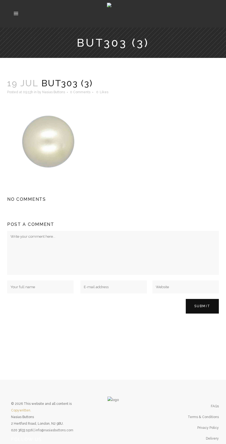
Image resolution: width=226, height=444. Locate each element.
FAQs (215, 406)
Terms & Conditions (203, 417)
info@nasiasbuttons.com (54, 430)
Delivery (212, 438)
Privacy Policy (208, 428)
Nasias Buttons (53, 92)
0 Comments (80, 92)
